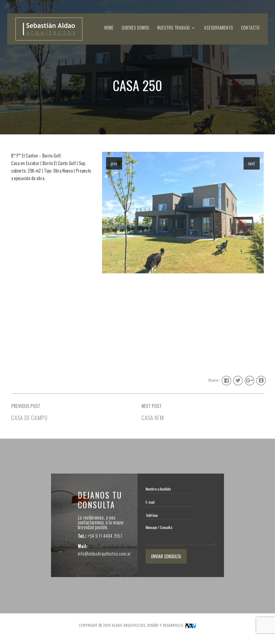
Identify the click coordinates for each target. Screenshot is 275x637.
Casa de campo (29, 417)
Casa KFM (153, 417)
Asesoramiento (218, 27)
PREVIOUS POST (25, 405)
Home (109, 27)
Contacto (250, 27)
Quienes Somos (135, 27)
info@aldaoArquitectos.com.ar (104, 553)
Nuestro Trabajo (173, 27)
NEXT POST (152, 405)
